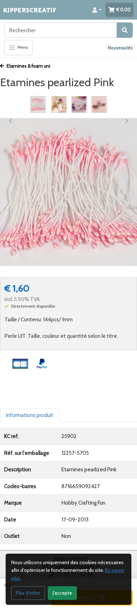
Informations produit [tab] (29, 415)
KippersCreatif (30, 9)
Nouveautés (120, 47)
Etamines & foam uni (28, 66)
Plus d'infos (28, 593)
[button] (97, 10)
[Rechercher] (125, 30)
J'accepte (62, 593)
